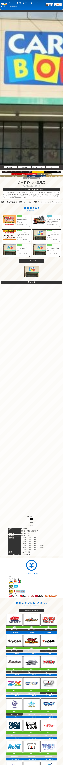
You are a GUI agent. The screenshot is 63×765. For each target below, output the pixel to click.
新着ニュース (10, 167)
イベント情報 (13, 632)
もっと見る (30, 260)
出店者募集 (13, 6)
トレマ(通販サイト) (31, 525)
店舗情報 (24, 167)
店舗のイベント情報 (31, 610)
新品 (14, 627)
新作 (52, 167)
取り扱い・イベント (38, 167)
